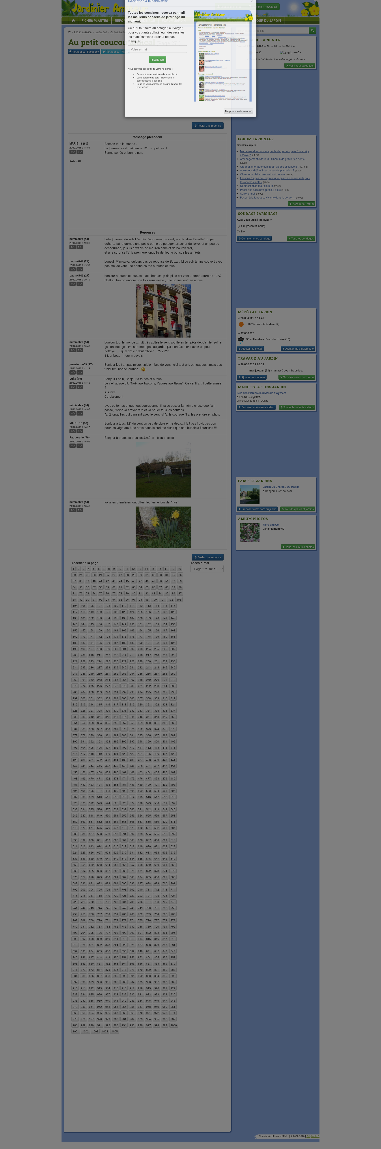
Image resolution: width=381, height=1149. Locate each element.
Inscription (157, 71)
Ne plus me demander (238, 122)
